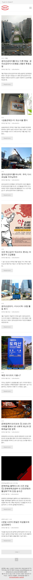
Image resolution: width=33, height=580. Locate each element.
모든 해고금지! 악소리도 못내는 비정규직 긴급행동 (16, 253)
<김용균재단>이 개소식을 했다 (14, 120)
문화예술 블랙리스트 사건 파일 (9, 483)
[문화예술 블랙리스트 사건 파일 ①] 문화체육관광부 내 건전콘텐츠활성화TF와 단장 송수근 (16, 488)
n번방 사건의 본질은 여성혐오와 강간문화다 (15, 523)
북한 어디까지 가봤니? (11, 375)
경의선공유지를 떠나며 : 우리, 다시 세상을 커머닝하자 (16, 175)
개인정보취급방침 (14, 577)
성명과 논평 (4, 519)
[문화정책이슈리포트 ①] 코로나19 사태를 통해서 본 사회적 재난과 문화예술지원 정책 (16, 426)
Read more (7, 84)
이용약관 (21, 577)
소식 (2, 58)
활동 (7, 58)
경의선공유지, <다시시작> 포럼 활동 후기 (15, 307)
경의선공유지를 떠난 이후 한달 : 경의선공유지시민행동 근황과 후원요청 (16, 63)
